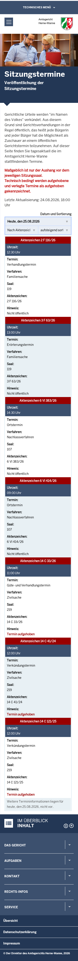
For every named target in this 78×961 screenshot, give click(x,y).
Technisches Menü (37, 7)
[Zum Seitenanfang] (71, 825)
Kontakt (12, 876)
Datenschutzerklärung (20, 932)
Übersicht (10, 921)
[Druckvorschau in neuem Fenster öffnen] (65, 825)
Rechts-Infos (16, 892)
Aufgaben (12, 861)
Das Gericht (15, 845)
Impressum (11, 943)
